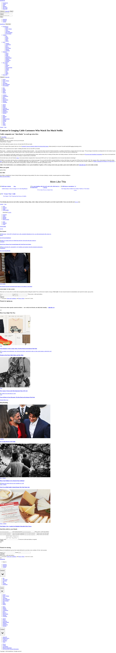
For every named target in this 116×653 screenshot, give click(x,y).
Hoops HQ (5, 8)
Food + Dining (8, 28)
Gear (5, 127)
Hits (3, 578)
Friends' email (3, 539)
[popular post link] (25, 234)
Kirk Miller (4, 137)
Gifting (6, 73)
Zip (13, 295)
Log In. (9, 212)
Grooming (7, 50)
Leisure (1, 127)
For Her (7, 70)
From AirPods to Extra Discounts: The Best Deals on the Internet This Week (17, 397)
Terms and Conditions (11, 298)
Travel (6, 30)
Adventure (7, 31)
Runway (7, 47)
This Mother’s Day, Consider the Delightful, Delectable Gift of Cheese (15, 526)
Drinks (6, 27)
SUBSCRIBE (6, 210)
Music (6, 39)
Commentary (8, 44)
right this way (51, 307)
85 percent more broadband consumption (93, 154)
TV (75, 186)
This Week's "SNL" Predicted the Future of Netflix (14, 196)
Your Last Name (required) (18, 534)
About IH (5, 637)
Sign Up (2, 297)
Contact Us (5, 639)
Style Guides (8, 48)
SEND (2, 540)
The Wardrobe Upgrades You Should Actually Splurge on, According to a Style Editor (16, 286)
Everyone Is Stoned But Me (5, 250)
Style (4, 5)
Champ (4, 583)
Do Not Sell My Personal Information (11, 649)
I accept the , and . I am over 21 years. (17, 298)
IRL (3, 582)
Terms (4, 641)
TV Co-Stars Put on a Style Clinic (45, 189)
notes (18, 157)
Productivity (8, 60)
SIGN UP (2, 553)
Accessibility (5, 646)
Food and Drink (8, 67)
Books (6, 37)
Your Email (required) (17, 531)
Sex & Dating (8, 33)
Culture (4, 4)
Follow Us (2, 11)
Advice (6, 53)
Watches (7, 49)
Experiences (5, 2)
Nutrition (7, 59)
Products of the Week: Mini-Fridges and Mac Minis (11, 355)
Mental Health (8, 57)
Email (14, 294)
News (6, 45)
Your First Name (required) (18, 533)
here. (1, 161)
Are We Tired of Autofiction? (5, 237)
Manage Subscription (7, 647)
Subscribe (7, 11)
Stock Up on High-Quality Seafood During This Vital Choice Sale (15, 487)
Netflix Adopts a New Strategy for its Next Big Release (14, 188)
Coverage (5, 580)
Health (6, 55)
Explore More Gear (4, 399)
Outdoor (7, 68)
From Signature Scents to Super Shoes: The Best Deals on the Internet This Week (18, 348)
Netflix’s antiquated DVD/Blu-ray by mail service (103, 161)
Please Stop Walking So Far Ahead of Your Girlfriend (12, 480)
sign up (76, 201)
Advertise (5, 640)
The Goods (5, 7)
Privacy (4, 644)
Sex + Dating (3, 478)
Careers (4, 645)
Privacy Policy (21, 298)
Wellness (4, 6)
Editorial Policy (6, 638)
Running (7, 61)
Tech (6, 71)
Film (6, 36)
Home (6, 66)
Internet (7, 41)
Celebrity (7, 43)
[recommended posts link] (15, 344)
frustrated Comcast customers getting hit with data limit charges (35, 146)
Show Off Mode (8, 32)
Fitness (6, 54)
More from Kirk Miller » (5, 176)
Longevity (7, 56)
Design (6, 38)
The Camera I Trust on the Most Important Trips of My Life (14, 390)
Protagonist (5, 584)
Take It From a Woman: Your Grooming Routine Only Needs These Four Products (15, 244)
